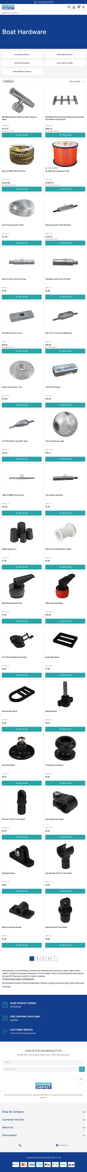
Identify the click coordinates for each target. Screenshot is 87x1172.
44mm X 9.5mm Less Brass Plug (14, 279)
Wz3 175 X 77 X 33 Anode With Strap (58, 333)
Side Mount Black (8, 765)
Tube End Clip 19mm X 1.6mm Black (58, 873)
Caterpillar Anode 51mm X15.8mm (58, 279)
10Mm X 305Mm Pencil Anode (13, 495)
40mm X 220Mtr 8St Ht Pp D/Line (13, 171)
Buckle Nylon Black (52, 657)
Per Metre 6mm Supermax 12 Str (57, 171)
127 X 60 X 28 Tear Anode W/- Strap (15, 441)
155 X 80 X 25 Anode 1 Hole (12, 333)
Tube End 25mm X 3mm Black (56, 927)
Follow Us (63, 1145)
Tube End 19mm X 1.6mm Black (13, 819)
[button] (81, 1079)
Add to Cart (23, 135)
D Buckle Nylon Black (9, 711)
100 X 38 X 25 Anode (52, 387)
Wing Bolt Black (51, 711)
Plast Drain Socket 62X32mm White (58, 549)
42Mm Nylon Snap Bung (54, 603)
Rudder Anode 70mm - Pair (12, 387)
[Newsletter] (82, 1069)
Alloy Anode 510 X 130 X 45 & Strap (58, 225)
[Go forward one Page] (54, 958)
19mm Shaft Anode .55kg (54, 441)
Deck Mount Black (8, 873)
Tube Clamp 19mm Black (54, 819)
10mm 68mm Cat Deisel (54, 495)
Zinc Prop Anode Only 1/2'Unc (13, 225)
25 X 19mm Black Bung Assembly (14, 657)
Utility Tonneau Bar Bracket (12, 927)
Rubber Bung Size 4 (9, 549)
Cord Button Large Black (54, 765)
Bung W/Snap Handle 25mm (12, 603)
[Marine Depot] (8, 7)
